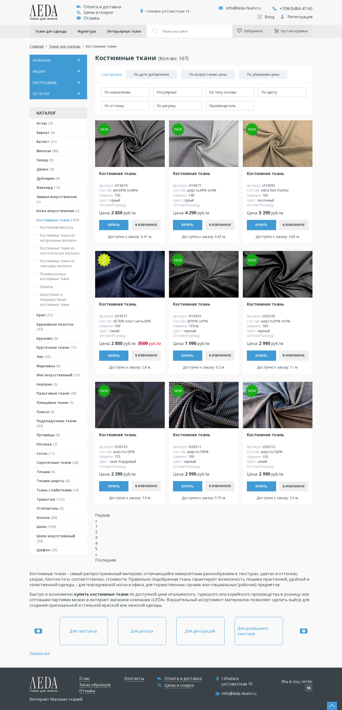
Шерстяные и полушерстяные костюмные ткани (54, 299)
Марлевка (48, 366)
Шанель (46, 286)
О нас (84, 678)
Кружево (47, 338)
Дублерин (48, 178)
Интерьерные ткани (124, 31)
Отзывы (91, 18)
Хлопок (47, 517)
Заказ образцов (95, 684)
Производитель (222, 105)
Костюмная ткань (117, 173)
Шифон (47, 550)
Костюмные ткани (58, 220)
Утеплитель (50, 508)
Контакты (134, 678)
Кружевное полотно (55, 327)
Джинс (45, 169)
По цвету (269, 92)
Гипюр (45, 160)
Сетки (46, 453)
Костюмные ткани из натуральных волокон (58, 238)
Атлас (45, 123)
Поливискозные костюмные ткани (54, 276)
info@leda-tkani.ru (243, 8)
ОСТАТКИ (41, 93)
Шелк (46, 526)
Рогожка (47, 444)
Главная (37, 46)
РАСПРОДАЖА (45, 82)
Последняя (105, 560)
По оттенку (114, 105)
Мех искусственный (58, 375)
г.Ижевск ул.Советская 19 (168, 11)
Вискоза (47, 150)
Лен (44, 356)
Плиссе (45, 411)
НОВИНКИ (42, 60)
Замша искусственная (57, 199)
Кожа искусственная (58, 210)
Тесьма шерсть (53, 480)
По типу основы (222, 92)
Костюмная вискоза (56, 227)
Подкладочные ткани (56, 423)
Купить (114, 225)
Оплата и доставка (102, 7)
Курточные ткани (56, 347)
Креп (45, 315)
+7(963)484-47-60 (296, 8)
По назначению (117, 92)
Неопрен (47, 384)
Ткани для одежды (51, 31)
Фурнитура (87, 31)
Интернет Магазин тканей (56, 699)
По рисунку (166, 105)
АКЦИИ (39, 71)
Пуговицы (48, 434)
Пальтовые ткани (56, 393)
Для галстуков (83, 631)
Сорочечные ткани (57, 462)
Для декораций (200, 631)
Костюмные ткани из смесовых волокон (57, 263)
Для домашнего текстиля (252, 631)
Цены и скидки (98, 12)
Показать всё (40, 653)
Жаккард (48, 187)
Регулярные (167, 92)
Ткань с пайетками (58, 490)
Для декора (142, 631)
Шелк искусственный (56, 538)
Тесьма (46, 471)
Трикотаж (51, 499)
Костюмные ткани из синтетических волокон (59, 250)
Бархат (46, 132)
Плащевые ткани (55, 402)
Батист (47, 141)
